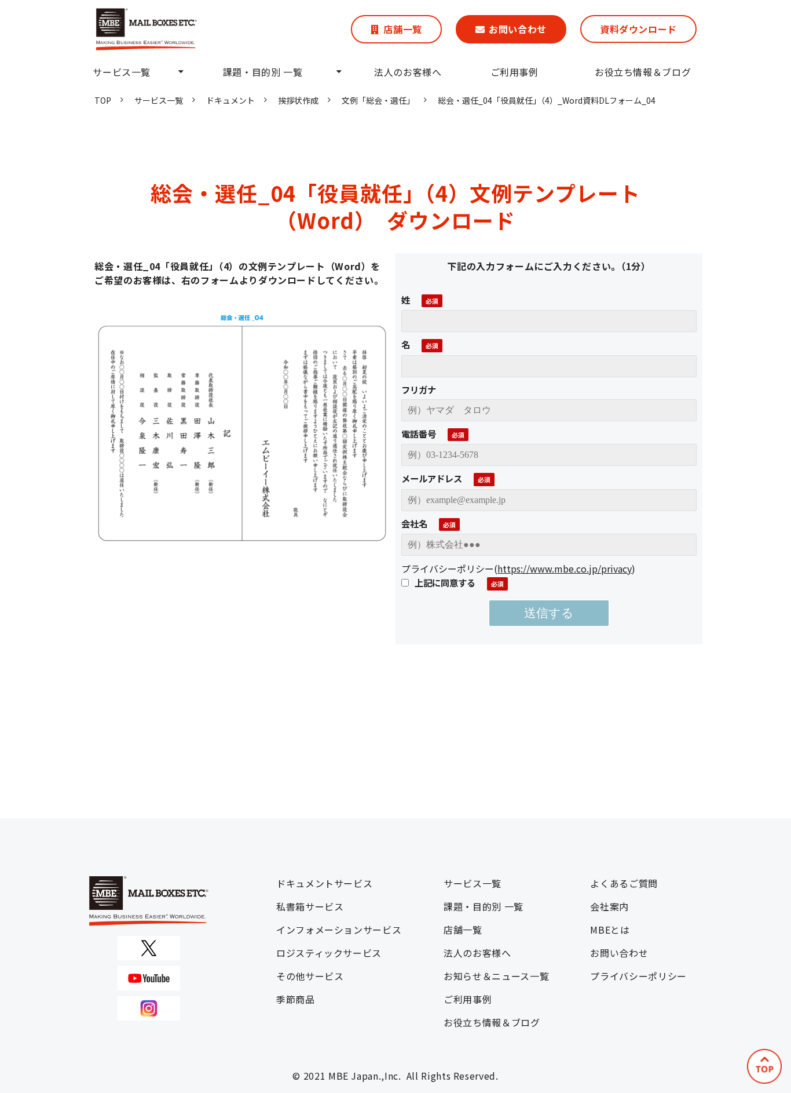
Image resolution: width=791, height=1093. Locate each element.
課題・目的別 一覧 (263, 72)
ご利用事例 (514, 72)
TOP (102, 100)
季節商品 (295, 999)
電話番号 (418, 433)
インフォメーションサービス (338, 930)
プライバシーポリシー (638, 976)
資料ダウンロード (638, 29)
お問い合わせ (518, 29)
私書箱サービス (309, 906)
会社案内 (609, 906)
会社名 (414, 523)
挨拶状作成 (298, 100)
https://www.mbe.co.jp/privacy (564, 568)
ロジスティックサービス (329, 953)
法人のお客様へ (407, 72)
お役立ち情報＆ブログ (643, 72)
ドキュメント (230, 100)
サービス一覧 (122, 72)
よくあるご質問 (623, 883)
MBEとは (609, 930)
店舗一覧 (402, 29)
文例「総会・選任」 (378, 100)
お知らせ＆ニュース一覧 (496, 976)
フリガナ (418, 389)
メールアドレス (431, 478)
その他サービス (309, 976)
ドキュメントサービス (324, 883)
